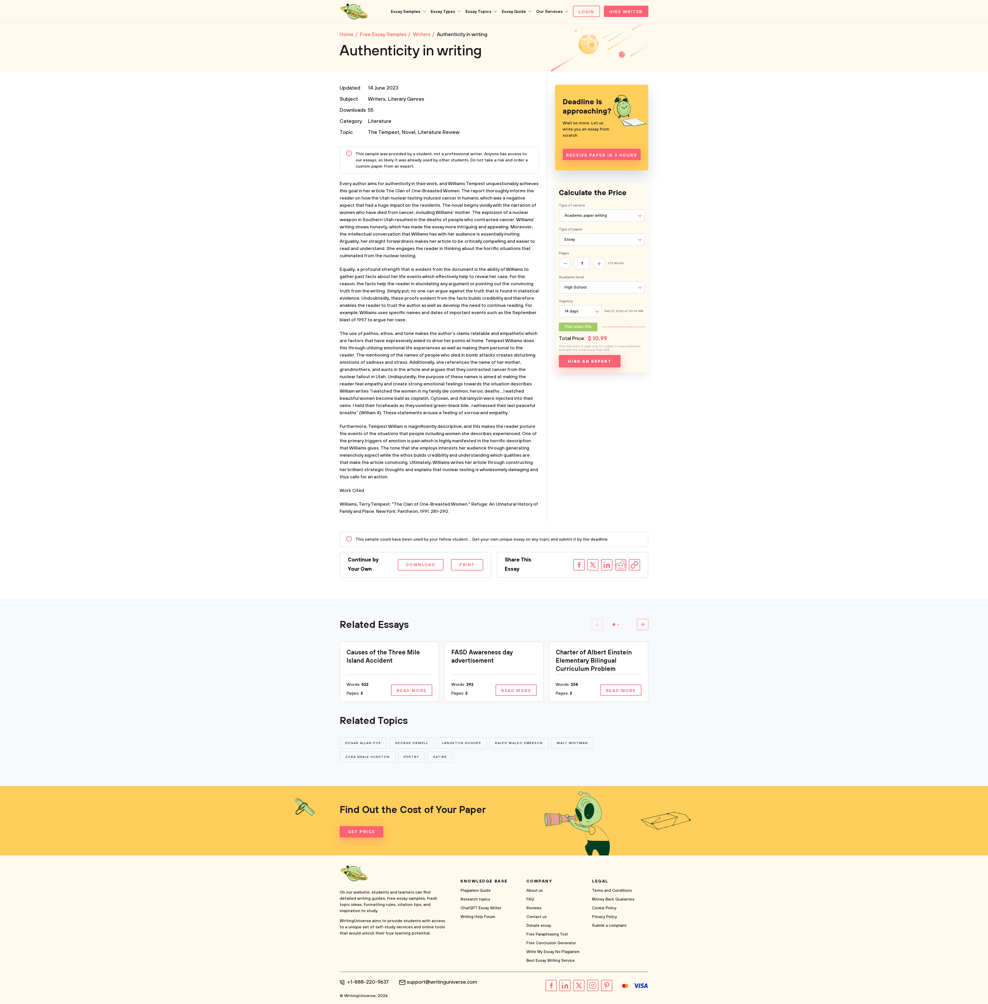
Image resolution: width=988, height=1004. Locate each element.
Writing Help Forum (478, 916)
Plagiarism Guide (476, 890)
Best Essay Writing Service (550, 960)
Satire (440, 757)
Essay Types (443, 11)
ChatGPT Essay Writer (481, 908)
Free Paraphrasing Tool (547, 934)
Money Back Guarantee (613, 899)
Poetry (411, 757)
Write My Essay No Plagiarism (552, 951)
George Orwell (411, 743)
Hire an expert (589, 361)
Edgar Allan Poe (363, 743)
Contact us (536, 916)
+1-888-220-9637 (368, 982)
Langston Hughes (461, 743)
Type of (571, 229)
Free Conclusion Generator (551, 943)
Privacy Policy (604, 916)
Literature (379, 121)
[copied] (634, 564)
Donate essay (538, 925)
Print (467, 564)
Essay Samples (405, 11)
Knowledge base (484, 881)
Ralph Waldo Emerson (519, 743)
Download (420, 564)
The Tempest (383, 132)
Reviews (534, 908)
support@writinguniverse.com (442, 982)
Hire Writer (626, 11)
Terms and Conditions (612, 890)
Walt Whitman (572, 743)
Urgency (566, 301)
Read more (412, 690)
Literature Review (439, 132)
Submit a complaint (609, 925)
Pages (564, 253)
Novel (408, 132)
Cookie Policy (604, 908)
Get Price (361, 831)
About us (534, 890)
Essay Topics (478, 11)
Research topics (475, 899)
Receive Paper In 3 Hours (601, 155)
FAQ (530, 899)
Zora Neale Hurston (367, 757)
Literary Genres (406, 99)
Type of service (572, 205)
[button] (614, 624)
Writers (376, 99)
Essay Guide (514, 11)
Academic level (571, 277)
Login (586, 11)
